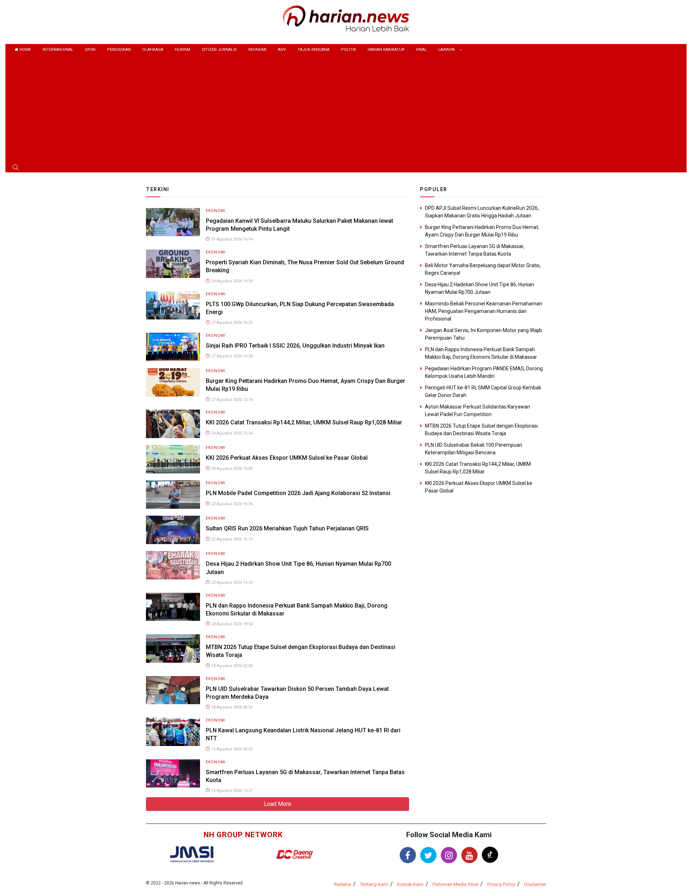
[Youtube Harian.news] (469, 855)
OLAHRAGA (152, 49)
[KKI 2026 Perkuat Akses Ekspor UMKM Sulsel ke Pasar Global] (173, 458)
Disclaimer (535, 884)
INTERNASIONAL (58, 49)
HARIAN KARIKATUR (386, 49)
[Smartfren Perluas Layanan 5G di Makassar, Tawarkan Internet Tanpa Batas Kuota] (173, 772)
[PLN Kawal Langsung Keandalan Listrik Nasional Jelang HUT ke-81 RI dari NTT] (173, 731)
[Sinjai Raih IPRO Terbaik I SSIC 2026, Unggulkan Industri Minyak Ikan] (173, 346)
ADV (282, 49)
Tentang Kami (374, 884)
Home (24, 49)
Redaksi (342, 884)
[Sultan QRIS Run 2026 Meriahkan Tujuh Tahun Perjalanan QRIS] (173, 529)
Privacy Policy (501, 884)
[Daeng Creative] (294, 854)
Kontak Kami (410, 884)
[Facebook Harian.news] (408, 855)
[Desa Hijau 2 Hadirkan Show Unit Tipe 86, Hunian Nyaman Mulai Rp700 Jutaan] (173, 564)
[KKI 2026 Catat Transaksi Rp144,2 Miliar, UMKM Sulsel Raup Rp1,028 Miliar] (173, 423)
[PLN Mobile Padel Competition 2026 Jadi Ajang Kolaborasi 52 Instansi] (173, 494)
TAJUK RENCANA (313, 49)
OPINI (90, 49)
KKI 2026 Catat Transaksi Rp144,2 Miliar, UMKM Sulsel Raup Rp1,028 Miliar (304, 422)
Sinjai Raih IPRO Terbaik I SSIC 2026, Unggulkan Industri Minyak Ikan (295, 345)
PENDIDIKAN (119, 49)
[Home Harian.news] (346, 17)
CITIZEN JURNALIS (219, 49)
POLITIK (348, 49)
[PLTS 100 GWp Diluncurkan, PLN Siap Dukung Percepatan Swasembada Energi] (173, 304)
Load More (277, 803)
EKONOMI (257, 49)
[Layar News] (192, 853)
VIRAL (421, 49)
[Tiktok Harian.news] (490, 855)
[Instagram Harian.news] (449, 855)
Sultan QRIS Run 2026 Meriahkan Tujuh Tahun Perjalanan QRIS (287, 528)
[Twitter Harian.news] (428, 855)
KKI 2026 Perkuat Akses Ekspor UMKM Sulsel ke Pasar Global (287, 457)
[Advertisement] (346, 109)
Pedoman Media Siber (455, 884)
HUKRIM (182, 49)
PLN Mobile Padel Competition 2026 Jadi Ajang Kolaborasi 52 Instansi (298, 493)
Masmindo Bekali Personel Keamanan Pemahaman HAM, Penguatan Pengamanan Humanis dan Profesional (483, 311)
